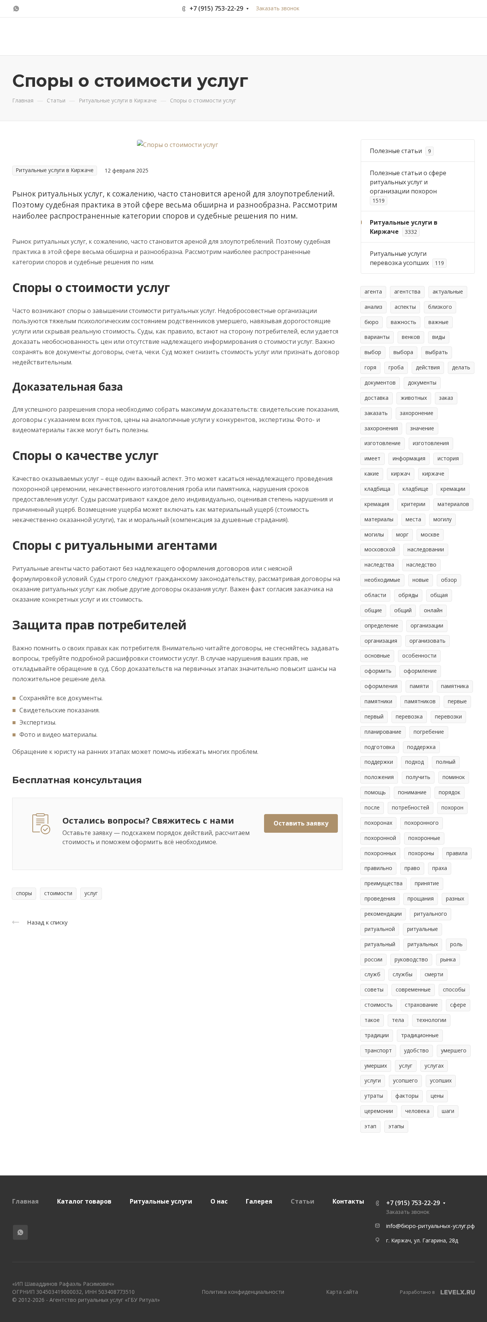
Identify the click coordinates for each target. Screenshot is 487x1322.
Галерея (259, 1201)
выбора (403, 352)
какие (371, 473)
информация (409, 458)
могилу (442, 519)
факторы (407, 1095)
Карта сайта (342, 1291)
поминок (453, 777)
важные (438, 322)
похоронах (378, 822)
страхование (421, 1004)
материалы (378, 519)
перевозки (448, 716)
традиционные (420, 1035)
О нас (219, 1201)
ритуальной (379, 928)
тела (398, 1019)
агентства (407, 291)
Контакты (348, 1201)
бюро (371, 322)
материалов (453, 504)
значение (422, 428)
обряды (408, 595)
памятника (455, 686)
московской (379, 549)
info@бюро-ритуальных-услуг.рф (430, 1225)
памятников (420, 701)
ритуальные (422, 928)
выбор (372, 352)
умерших (375, 1065)
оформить (378, 670)
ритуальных (422, 944)
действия (428, 367)
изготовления (431, 443)
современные (413, 989)
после (372, 807)
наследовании (425, 549)
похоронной (380, 837)
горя (370, 367)
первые (457, 701)
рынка (448, 959)
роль (456, 944)
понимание (412, 792)
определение (381, 625)
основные (377, 655)
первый (374, 716)
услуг (91, 893)
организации (427, 625)
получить (418, 777)
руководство (411, 959)
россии (373, 959)
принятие (427, 883)
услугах (434, 1065)
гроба (396, 367)
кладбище (415, 488)
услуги (372, 1080)
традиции (376, 1035)
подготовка (379, 746)
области (375, 595)
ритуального (430, 913)
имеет (372, 458)
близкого (440, 306)
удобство (416, 1050)
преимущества (383, 883)
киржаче (433, 473)
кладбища (377, 488)
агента (373, 291)
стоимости (58, 893)
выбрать (436, 352)
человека (417, 1110)
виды (438, 336)
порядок (449, 792)
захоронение (416, 413)
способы (454, 989)
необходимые (382, 579)
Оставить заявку (423, 36)
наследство (421, 564)
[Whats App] (16, 9)
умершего (453, 1050)
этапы (396, 1126)
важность (403, 322)
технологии (431, 1019)
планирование (382, 731)
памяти (419, 686)
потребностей (410, 807)
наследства (379, 564)
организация (380, 640)
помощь (375, 792)
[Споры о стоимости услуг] (177, 144)
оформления (381, 686)
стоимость (378, 1004)
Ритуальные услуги (161, 1201)
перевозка (409, 716)
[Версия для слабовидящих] (354, 36)
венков (411, 336)
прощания (420, 898)
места (413, 519)
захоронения (381, 428)
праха (439, 868)
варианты (377, 336)
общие (373, 610)
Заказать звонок (277, 8)
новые (420, 579)
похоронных (380, 853)
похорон (452, 807)
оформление (420, 670)
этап (370, 1126)
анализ (373, 306)
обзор (449, 579)
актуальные (448, 291)
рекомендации (383, 913)
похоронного (421, 822)
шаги (448, 1110)
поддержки (378, 761)
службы (402, 974)
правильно (378, 868)
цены (437, 1095)
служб (372, 974)
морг (402, 534)
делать (461, 367)
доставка (376, 397)
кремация (376, 504)
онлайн (433, 610)
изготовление (382, 443)
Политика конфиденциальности (243, 1291)
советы (374, 989)
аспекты (405, 306)
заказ (446, 397)
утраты (373, 1095)
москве (430, 534)
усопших (441, 1080)
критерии (413, 504)
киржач (400, 473)
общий (403, 610)
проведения (379, 898)
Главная (25, 1201)
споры (24, 893)
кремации (453, 488)
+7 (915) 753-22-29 (216, 8)
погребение (429, 731)
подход (414, 761)
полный (445, 761)
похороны (421, 853)
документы (422, 382)
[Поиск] (373, 36)
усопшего (405, 1080)
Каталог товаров (84, 1201)
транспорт (378, 1050)
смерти (434, 974)
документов (380, 382)
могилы (374, 534)
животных (414, 397)
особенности (419, 655)
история (448, 458)
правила (457, 853)
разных (455, 898)
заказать (376, 413)
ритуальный (379, 944)
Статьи (302, 1201)
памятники (378, 701)
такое (372, 1019)
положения (379, 777)
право (412, 868)
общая (439, 595)
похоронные (424, 837)
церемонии (378, 1110)
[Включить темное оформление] (468, 8)
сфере (458, 1004)
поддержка (421, 746)
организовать (427, 640)
